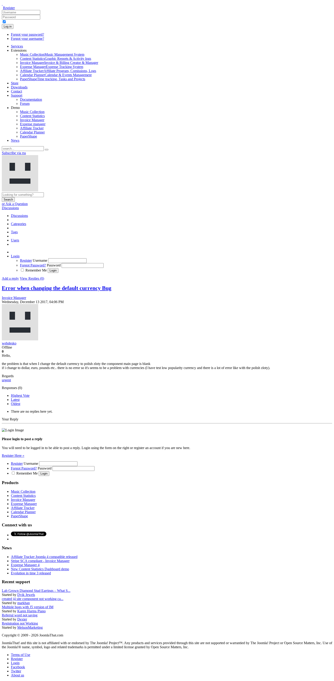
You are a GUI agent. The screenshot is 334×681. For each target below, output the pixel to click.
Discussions (10, 208)
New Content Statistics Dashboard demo (40, 569)
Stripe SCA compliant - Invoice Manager (40, 561)
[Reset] (46, 149)
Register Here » (13, 455)
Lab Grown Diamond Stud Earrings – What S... (36, 591)
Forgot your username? (27, 38)
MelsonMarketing (30, 627)
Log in (8, 26)
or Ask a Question (15, 204)
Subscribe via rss (14, 153)
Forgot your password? (27, 34)
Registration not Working (20, 623)
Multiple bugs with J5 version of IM (27, 607)
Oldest (15, 404)
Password (54, 265)
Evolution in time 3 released (31, 573)
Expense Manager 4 (25, 565)
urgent (6, 380)
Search (8, 199)
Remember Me (36, 270)
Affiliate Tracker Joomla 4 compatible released (44, 557)
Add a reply (10, 278)
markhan (23, 603)
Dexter (22, 619)
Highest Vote (20, 395)
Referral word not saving (19, 615)
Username (40, 260)
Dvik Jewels (26, 595)
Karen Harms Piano (31, 611)
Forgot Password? (33, 265)
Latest (15, 400)
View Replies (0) (32, 278)
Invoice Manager (14, 298)
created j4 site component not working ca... (32, 599)
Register (9, 8)
